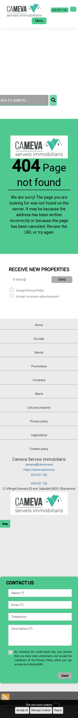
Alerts (39, 393)
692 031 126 (39, 475)
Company (39, 380)
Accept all (22, 710)
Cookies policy (39, 449)
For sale (39, 338)
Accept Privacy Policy (30, 290)
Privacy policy (39, 421)
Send (62, 279)
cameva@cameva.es (39, 464)
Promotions (39, 366)
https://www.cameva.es (39, 469)
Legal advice (39, 435)
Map (5, 523)
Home (39, 325)
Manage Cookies (41, 710)
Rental (39, 352)
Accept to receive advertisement (37, 296)
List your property (39, 407)
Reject (58, 710)
